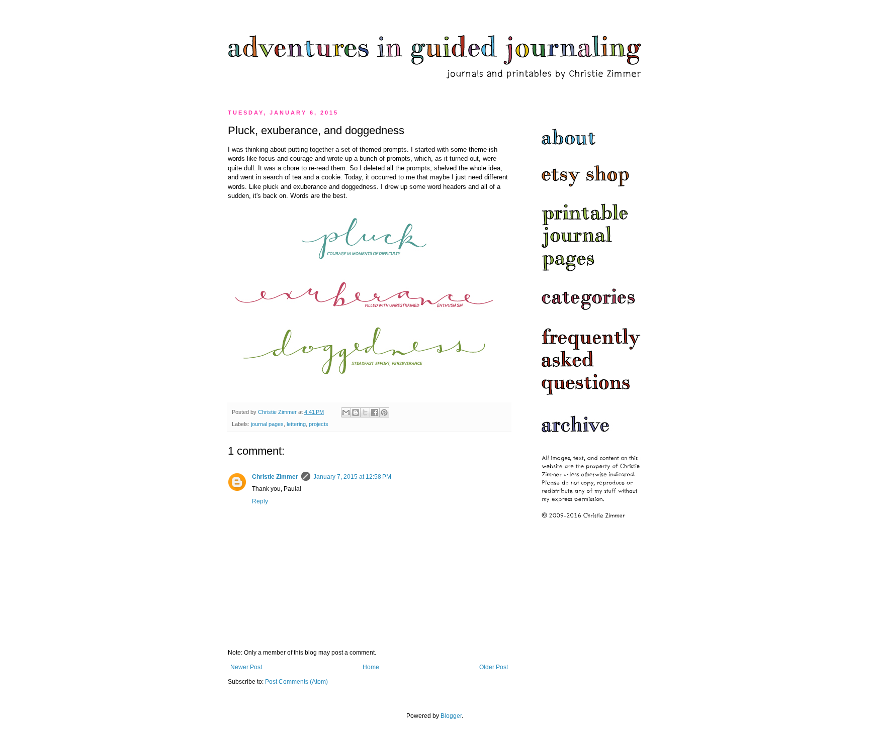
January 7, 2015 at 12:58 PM (352, 476)
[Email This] (346, 412)
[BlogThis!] (356, 412)
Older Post (493, 667)
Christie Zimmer (275, 476)
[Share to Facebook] (375, 412)
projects (318, 424)
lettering (296, 424)
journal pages (267, 424)
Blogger (451, 715)
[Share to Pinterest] (384, 412)
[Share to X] (365, 412)
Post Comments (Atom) (296, 681)
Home (371, 667)
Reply (260, 501)
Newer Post (246, 667)
